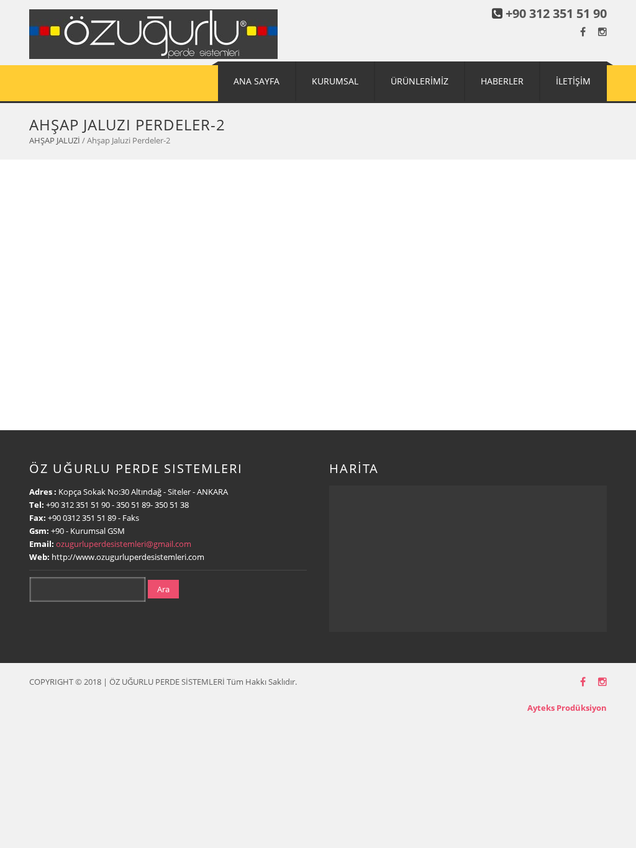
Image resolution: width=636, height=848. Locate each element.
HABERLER (502, 81)
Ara (163, 589)
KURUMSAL (335, 81)
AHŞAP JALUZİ (54, 140)
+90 (58, 530)
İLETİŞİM (573, 81)
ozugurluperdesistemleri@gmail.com (123, 543)
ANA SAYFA (256, 81)
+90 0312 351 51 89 (82, 517)
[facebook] (583, 31)
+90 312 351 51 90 (556, 13)
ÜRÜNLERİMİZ (419, 81)
